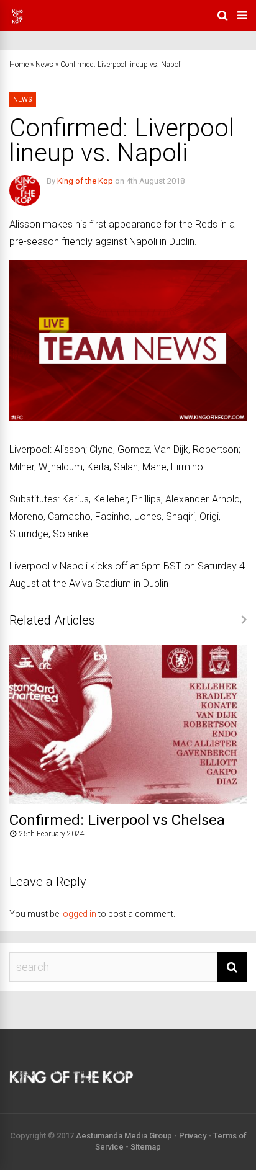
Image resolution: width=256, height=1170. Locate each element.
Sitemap (145, 1146)
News (44, 64)
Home (19, 64)
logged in (78, 914)
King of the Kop (85, 180)
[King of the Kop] (17, 22)
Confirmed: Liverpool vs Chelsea (117, 820)
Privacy (192, 1135)
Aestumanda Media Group (124, 1135)
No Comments (72, 198)
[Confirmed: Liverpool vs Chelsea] (128, 800)
